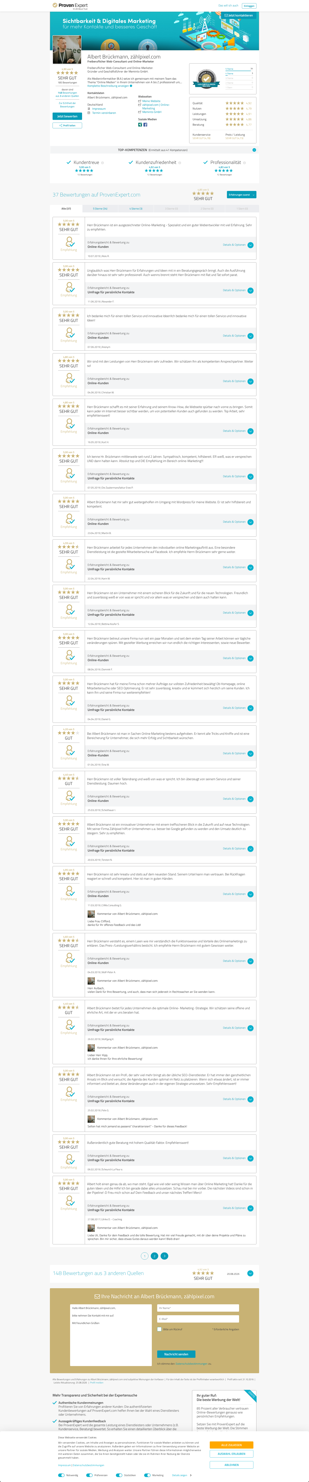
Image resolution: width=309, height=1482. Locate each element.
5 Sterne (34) (100, 208)
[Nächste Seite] (164, 1256)
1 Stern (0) (242, 208)
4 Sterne (229, 73)
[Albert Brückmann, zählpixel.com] (67, 50)
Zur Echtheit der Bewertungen (67, 104)
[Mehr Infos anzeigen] (206, 79)
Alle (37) (66, 208)
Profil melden (96, 1382)
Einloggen (249, 6)
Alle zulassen (231, 1445)
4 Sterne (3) (135, 208)
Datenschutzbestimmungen (88, 1465)
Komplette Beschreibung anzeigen (108, 86)
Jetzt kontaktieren (240, 15)
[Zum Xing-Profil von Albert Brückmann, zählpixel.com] (140, 126)
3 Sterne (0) (171, 208)
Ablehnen (232, 1465)
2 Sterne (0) (207, 208)
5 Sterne (229, 68)
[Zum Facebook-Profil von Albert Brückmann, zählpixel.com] (146, 126)
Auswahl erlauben (231, 1454)
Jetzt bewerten (67, 116)
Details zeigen (179, 1475)
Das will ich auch (228, 5)
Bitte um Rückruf (172, 1329)
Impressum (64, 1465)
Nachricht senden (176, 1354)
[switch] (89, 1475)
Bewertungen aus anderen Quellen (67, 94)
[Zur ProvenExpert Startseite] (70, 7)
